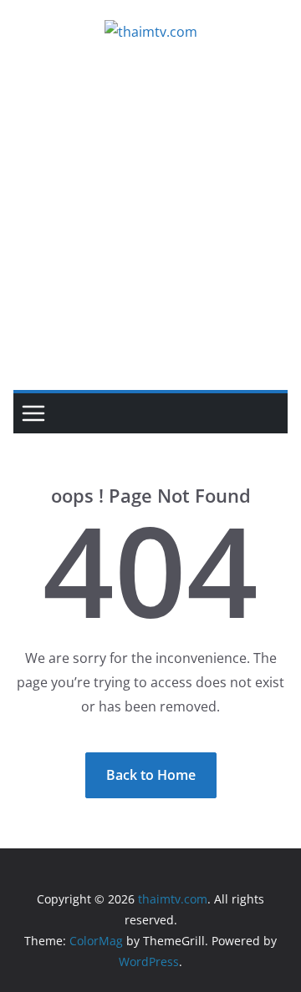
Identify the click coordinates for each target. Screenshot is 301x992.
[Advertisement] (150, 231)
